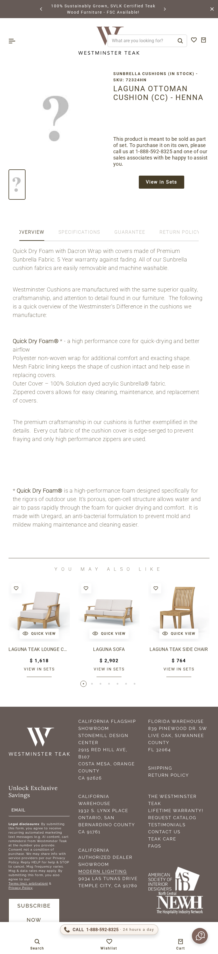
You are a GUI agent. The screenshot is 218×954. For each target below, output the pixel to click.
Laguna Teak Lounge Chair (39, 649)
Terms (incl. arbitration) (28, 883)
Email (18, 810)
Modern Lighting (102, 871)
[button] (41, 9)
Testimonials (167, 824)
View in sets (39, 669)
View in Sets (161, 182)
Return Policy (168, 775)
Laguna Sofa (109, 649)
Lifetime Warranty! (176, 810)
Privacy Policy (21, 888)
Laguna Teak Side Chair (179, 649)
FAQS (154, 846)
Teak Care (162, 839)
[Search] (180, 40)
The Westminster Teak (172, 800)
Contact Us (164, 831)
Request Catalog (172, 817)
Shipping (160, 768)
